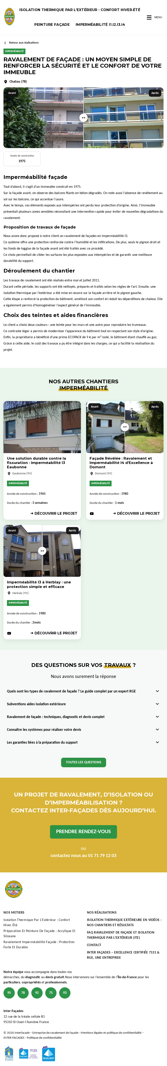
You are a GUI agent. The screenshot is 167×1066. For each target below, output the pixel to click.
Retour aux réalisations (24, 42)
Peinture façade (52, 25)
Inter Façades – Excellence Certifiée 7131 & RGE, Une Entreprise (123, 955)
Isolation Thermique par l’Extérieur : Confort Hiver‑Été (79, 10)
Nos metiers (14, 912)
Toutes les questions (83, 762)
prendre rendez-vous (83, 831)
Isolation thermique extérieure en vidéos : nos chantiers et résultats (124, 922)
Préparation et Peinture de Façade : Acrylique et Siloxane (39, 933)
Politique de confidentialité (44, 1038)
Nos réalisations (102, 912)
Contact (94, 945)
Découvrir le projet (56, 513)
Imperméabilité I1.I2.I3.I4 (100, 25)
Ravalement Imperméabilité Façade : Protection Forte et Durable (38, 944)
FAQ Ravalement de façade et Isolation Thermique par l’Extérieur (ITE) (120, 935)
